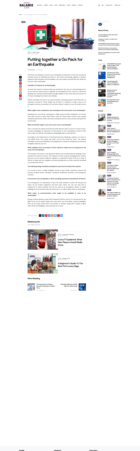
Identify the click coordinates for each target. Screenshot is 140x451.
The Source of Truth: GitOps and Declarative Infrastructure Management (113, 75)
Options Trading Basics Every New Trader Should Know (109, 53)
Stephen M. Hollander (68, 234)
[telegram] (20, 92)
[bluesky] (20, 98)
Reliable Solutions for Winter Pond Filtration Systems (113, 118)
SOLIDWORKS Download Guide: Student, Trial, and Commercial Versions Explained (109, 44)
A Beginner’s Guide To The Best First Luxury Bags (70, 265)
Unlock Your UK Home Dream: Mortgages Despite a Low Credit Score (113, 142)
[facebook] (20, 80)
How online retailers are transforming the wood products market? (113, 194)
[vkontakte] (20, 86)
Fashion (32, 256)
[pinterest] (20, 83)
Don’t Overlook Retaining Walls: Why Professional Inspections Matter (114, 155)
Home (20, 14)
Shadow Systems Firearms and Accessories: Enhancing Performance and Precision (114, 93)
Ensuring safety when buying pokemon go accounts (113, 101)
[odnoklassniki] (20, 89)
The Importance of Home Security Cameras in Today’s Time (45, 286)
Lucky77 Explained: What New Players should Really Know (70, 242)
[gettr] (20, 95)
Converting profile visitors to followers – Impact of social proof (113, 83)
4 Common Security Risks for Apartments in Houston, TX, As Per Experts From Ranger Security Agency (113, 181)
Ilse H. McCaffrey (111, 172)
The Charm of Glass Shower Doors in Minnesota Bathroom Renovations (113, 167)
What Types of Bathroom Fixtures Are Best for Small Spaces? (113, 130)
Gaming (32, 232)
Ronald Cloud (66, 258)
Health (23, 22)
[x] (20, 77)
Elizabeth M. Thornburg (113, 123)
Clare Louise (36, 52)
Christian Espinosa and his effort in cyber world (68, 285)
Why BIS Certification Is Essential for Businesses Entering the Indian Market (108, 48)
